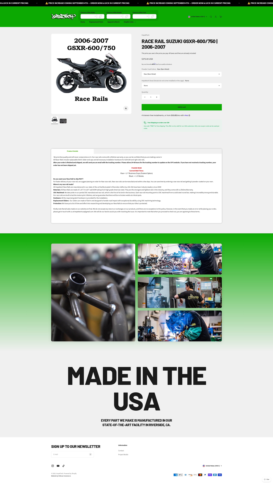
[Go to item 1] (54, 120)
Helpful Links (129, 22)
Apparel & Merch (113, 22)
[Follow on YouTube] (58, 465)
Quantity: (145, 92)
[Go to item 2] (63, 121)
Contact (121, 450)
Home (83, 22)
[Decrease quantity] (145, 97)
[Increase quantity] (157, 97)
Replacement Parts (96, 22)
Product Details (72, 151)
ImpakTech (145, 35)
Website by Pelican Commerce (61, 476)
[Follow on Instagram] (52, 465)
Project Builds (123, 454)
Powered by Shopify (70, 473)
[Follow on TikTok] (63, 465)
